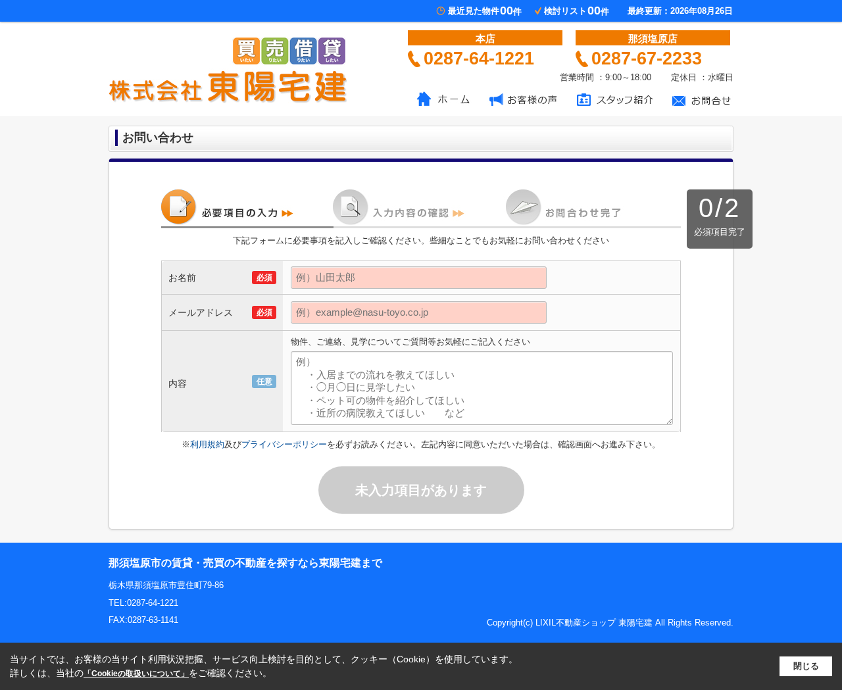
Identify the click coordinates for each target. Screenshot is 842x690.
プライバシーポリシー (284, 444)
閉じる (806, 666)
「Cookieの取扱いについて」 (136, 673)
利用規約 (207, 444)
